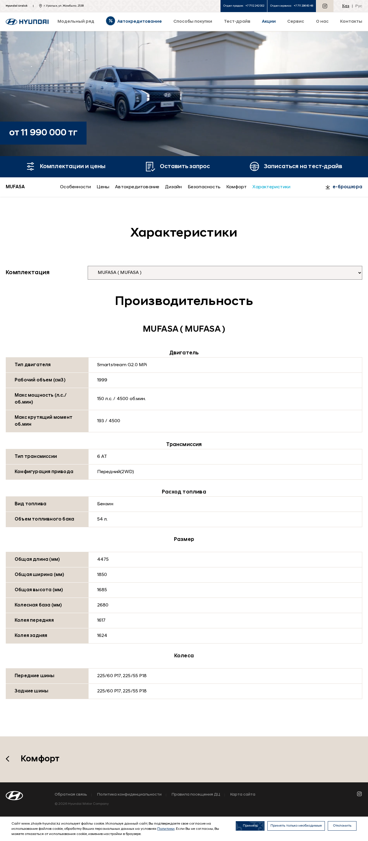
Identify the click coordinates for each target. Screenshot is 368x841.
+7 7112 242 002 (255, 6)
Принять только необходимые (296, 825)
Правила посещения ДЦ (196, 795)
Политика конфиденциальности (129, 795)
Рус (358, 6)
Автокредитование (137, 187)
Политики (166, 829)
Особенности (75, 187)
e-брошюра (347, 187)
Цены (103, 187)
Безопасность (204, 187)
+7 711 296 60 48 (303, 6)
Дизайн (173, 187)
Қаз (345, 6)
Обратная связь (71, 795)
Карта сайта (242, 795)
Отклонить (342, 825)
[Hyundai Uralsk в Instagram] (325, 6)
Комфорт (236, 187)
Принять (250, 825)
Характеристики (271, 187)
